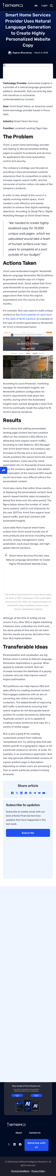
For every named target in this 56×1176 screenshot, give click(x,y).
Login (44, 5)
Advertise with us (36, 1145)
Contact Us (34, 1133)
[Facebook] (12, 793)
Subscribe (28, 832)
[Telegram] (35, 793)
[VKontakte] (39, 793)
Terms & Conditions (20, 1171)
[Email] (44, 793)
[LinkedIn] (21, 793)
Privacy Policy (38, 1171)
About (19, 1133)
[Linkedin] (14, 1145)
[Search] (51, 5)
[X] (17, 793)
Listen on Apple (17, 1095)
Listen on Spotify (36, 1095)
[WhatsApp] (26, 793)
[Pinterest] (30, 793)
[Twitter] (8, 1145)
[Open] (35, 5)
